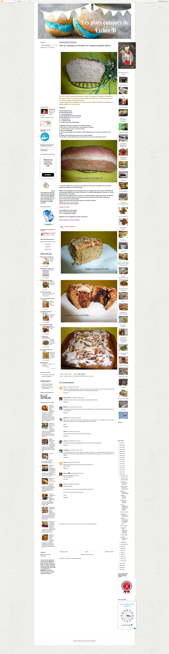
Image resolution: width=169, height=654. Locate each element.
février (122, 558)
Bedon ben (45, 362)
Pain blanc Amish (51, 466)
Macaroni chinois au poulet (51, 536)
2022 (121, 451)
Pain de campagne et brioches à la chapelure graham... (124, 507)
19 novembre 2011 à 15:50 (73, 462)
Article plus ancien (109, 551)
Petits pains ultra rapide (52, 508)
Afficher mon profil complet (46, 117)
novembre (123, 478)
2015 (121, 465)
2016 (121, 463)
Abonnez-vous (48, 175)
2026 (121, 443)
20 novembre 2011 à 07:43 (76, 473)
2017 (121, 461)
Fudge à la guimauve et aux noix (124, 483)
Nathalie (65, 417)
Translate (52, 47)
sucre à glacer (91, 376)
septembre (123, 544)
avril (122, 554)
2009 (121, 565)
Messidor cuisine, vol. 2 (48, 268)
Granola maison (124, 479)
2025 (121, 445)
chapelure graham (75, 117)
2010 (121, 563)
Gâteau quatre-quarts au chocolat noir (124, 488)
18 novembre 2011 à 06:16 (75, 407)
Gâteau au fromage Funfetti (52, 259)
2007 (121, 569)
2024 (121, 447)
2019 (121, 457)
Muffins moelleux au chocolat (52, 440)
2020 (121, 455)
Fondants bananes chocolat (123, 497)
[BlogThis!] (79, 374)
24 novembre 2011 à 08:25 (72, 484)
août (122, 546)
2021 (121, 453)
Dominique (66, 450)
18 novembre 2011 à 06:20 (74, 417)
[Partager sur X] (81, 374)
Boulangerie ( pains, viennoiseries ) (52, 480)
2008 (121, 567)
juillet (122, 548)
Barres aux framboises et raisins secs (124, 515)
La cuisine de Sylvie (47, 324)
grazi (64, 484)
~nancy (65, 441)
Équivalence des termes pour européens (47, 388)
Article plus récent (64, 551)
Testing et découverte (47, 257)
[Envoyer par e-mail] (78, 374)
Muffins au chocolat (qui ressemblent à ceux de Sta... (124, 521)
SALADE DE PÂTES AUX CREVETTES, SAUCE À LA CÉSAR (52, 355)
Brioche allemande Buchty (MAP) (124, 492)
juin (122, 550)
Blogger (94, 641)
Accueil (86, 551)
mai (122, 552)
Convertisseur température (48, 374)
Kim (64, 387)
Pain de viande (124, 512)
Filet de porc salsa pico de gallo (52, 316)
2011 (121, 474)
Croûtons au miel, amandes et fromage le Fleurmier (124, 530)
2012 (121, 472)
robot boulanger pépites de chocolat (79, 376)
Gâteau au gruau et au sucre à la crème (51, 425)
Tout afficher (53, 368)
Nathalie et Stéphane (47, 376)
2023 (121, 449)
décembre (123, 476)
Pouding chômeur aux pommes (124, 538)
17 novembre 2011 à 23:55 (72, 387)
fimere (65, 462)
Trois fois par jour (46, 292)
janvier (122, 560)
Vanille (65, 431)
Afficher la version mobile (87, 554)
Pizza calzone (124, 525)
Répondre (65, 392)
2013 (121, 470)
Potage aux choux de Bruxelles (123, 501)
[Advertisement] (86, 538)
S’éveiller (51, 270)
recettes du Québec (74, 220)
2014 (121, 468)
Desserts (51, 453)
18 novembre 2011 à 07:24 (74, 441)
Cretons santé (124, 535)
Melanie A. (66, 407)
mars (122, 556)
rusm (85, 641)
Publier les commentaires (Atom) (73, 558)
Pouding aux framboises (52, 522)
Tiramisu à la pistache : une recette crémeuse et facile (52, 342)
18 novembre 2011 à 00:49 (77, 397)
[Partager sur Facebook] (83, 374)
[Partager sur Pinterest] (84, 374)
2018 (121, 459)
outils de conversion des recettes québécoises (47, 384)
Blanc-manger (67, 397)
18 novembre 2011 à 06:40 (73, 431)
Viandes (51, 494)
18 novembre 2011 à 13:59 (75, 450)
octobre (123, 542)
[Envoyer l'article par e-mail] (75, 374)
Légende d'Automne (47, 280)
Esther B (65, 473)
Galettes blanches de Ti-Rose (52, 327)
